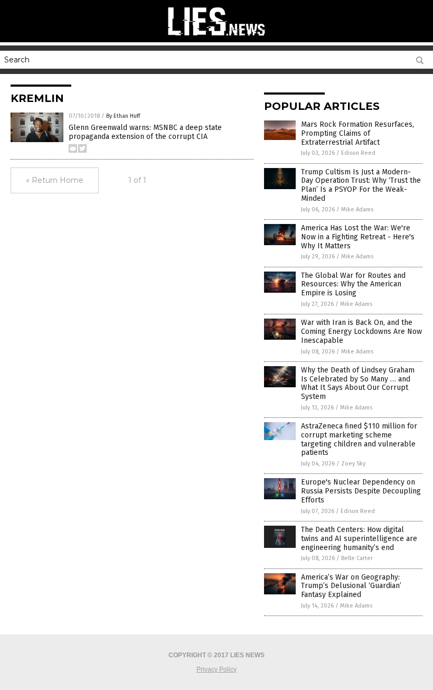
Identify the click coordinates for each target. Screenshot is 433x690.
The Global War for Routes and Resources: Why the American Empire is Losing (353, 284)
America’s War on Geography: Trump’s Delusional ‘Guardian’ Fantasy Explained (351, 586)
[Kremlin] (216, 37)
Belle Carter (357, 558)
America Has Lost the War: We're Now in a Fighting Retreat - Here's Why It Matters (358, 236)
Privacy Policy (216, 669)
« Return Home (54, 180)
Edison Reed (358, 153)
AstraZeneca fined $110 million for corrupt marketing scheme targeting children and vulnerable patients (359, 439)
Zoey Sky (353, 463)
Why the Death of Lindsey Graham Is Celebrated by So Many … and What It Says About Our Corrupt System (358, 383)
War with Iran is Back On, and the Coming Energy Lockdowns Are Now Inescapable (361, 331)
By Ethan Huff (123, 116)
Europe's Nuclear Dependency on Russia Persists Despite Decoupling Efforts (361, 491)
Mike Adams (357, 209)
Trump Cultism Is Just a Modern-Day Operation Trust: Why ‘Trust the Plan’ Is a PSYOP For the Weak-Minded (361, 185)
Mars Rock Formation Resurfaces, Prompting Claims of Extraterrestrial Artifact (357, 133)
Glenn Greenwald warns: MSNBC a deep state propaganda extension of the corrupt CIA (145, 132)
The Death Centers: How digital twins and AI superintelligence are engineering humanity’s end (359, 538)
